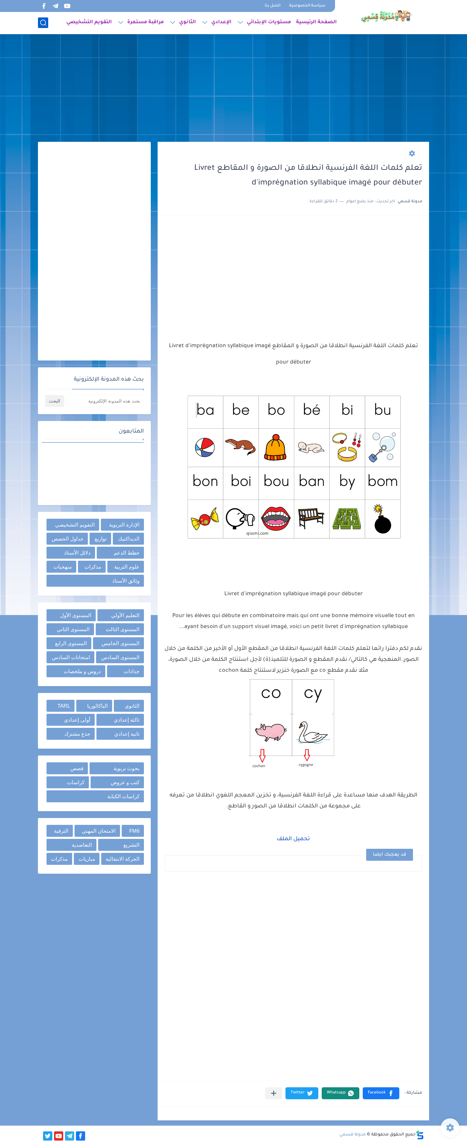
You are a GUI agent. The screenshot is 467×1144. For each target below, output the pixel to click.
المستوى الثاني (73, 629)
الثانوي (187, 22)
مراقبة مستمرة (145, 22)
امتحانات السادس (71, 657)
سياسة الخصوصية (307, 6)
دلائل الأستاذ (77, 553)
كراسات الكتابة (123, 796)
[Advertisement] (233, 89)
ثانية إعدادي (126, 734)
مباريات (87, 859)
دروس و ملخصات (82, 671)
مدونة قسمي (352, 1134)
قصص (76, 768)
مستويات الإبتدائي (269, 22)
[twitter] (47, 1136)
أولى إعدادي (77, 720)
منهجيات (62, 567)
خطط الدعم (126, 553)
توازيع (101, 539)
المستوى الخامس (120, 643)
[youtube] (67, 6)
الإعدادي (221, 22)
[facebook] (44, 6)
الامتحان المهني (99, 831)
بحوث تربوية (126, 768)
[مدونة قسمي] (386, 16)
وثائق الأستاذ (125, 581)
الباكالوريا (97, 706)
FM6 (134, 831)
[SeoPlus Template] (420, 1135)
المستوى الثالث (122, 629)
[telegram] (55, 6)
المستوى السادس (120, 657)
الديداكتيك (128, 539)
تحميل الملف (293, 839)
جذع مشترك (77, 734)
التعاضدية (82, 845)
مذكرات (92, 567)
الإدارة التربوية (124, 525)
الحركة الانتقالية (122, 859)
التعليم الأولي (125, 615)
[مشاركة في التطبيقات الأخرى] (273, 1093)
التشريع (131, 845)
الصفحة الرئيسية (316, 22)
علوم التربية (126, 567)
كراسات (75, 782)
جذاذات (131, 671)
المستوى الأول (75, 615)
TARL (63, 706)
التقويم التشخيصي (89, 22)
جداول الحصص (67, 539)
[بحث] (43, 22)
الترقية (61, 831)
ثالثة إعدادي (126, 720)
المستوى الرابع (71, 643)
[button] (381, 1093)
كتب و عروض (125, 782)
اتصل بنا (272, 6)
